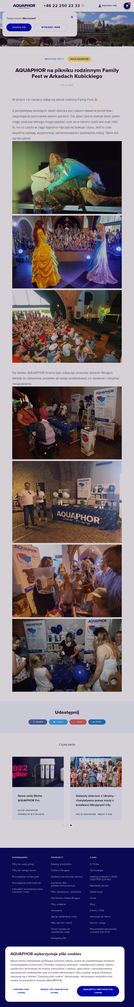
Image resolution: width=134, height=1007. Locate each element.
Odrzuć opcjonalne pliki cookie (54, 991)
